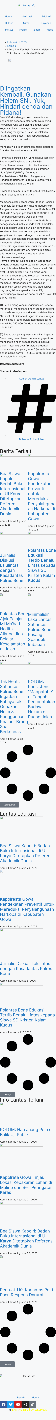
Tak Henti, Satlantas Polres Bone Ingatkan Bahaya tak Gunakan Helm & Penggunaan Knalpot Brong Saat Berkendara (14, 706)
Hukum (9, 23)
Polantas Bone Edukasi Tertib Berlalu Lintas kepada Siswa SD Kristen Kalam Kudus (42, 565)
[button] (9, 805)
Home (8, 16)
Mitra (26, 23)
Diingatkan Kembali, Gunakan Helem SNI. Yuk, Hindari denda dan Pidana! (26, 100)
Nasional (27, 16)
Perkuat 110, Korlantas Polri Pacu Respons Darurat (26, 1292)
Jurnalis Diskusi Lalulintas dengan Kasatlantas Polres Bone (11, 568)
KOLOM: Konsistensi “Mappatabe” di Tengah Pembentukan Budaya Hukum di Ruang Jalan (41, 699)
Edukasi (46, 16)
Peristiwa (8, 29)
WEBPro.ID (41, 1409)
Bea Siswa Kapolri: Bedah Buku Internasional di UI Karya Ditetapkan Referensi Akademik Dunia (12, 493)
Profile (23, 29)
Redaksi (21, 1397)
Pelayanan (45, 23)
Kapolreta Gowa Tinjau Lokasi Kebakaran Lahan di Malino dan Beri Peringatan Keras (26, 1185)
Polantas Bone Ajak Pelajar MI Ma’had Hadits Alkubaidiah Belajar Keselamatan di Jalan (14, 631)
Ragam (36, 29)
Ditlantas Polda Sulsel (31, 439)
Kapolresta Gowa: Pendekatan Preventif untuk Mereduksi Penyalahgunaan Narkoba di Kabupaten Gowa (41, 496)
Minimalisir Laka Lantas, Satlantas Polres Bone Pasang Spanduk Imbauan (40, 629)
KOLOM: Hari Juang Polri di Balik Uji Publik (26, 1132)
